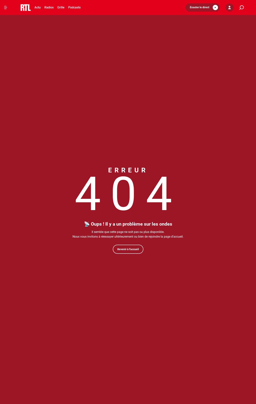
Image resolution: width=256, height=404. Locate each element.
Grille (60, 7)
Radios (49, 7)
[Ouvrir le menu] (5, 7)
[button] (203, 7)
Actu (37, 7)
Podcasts (74, 7)
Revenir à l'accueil (128, 249)
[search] (241, 7)
